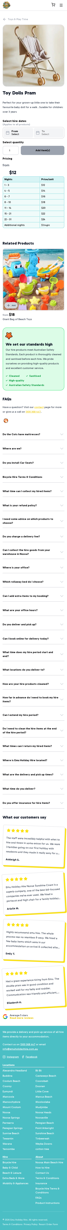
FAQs (38, 1197)
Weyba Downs (43, 1143)
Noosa (6, 1112)
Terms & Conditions (47, 1178)
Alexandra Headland (15, 1070)
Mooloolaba (42, 1101)
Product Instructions (47, 1202)
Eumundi (8, 1091)
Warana (7, 1143)
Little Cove (41, 1091)
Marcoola (8, 1096)
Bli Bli (38, 1070)
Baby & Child (10, 1167)
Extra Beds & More (13, 1178)
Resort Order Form (48, 1224)
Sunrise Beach (11, 1133)
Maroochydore (11, 1101)
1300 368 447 (33, 411)
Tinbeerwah (42, 1138)
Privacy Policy (31, 1224)
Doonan (40, 1086)
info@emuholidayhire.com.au (20, 1049)
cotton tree (42, 1149)
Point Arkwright (44, 1128)
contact (39, 407)
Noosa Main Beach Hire (49, 1162)
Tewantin (8, 1138)
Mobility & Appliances (15, 1183)
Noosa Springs (11, 1117)
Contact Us (42, 1172)
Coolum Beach (11, 1081)
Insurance (41, 1183)
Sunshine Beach (44, 1133)
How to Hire (42, 1167)
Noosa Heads (43, 1112)
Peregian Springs (12, 1128)
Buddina (7, 1075)
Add (14, 305)
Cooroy (7, 1086)
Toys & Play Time (18, 19)
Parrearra (8, 1122)
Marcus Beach (43, 1096)
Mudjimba (41, 1107)
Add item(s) (42, 150)
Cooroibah (41, 1081)
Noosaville (41, 1117)
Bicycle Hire (9, 1162)
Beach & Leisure (12, 1172)
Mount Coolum (12, 1107)
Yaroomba (9, 1149)
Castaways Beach (45, 1075)
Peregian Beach (44, 1122)
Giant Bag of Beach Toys (17, 319)
